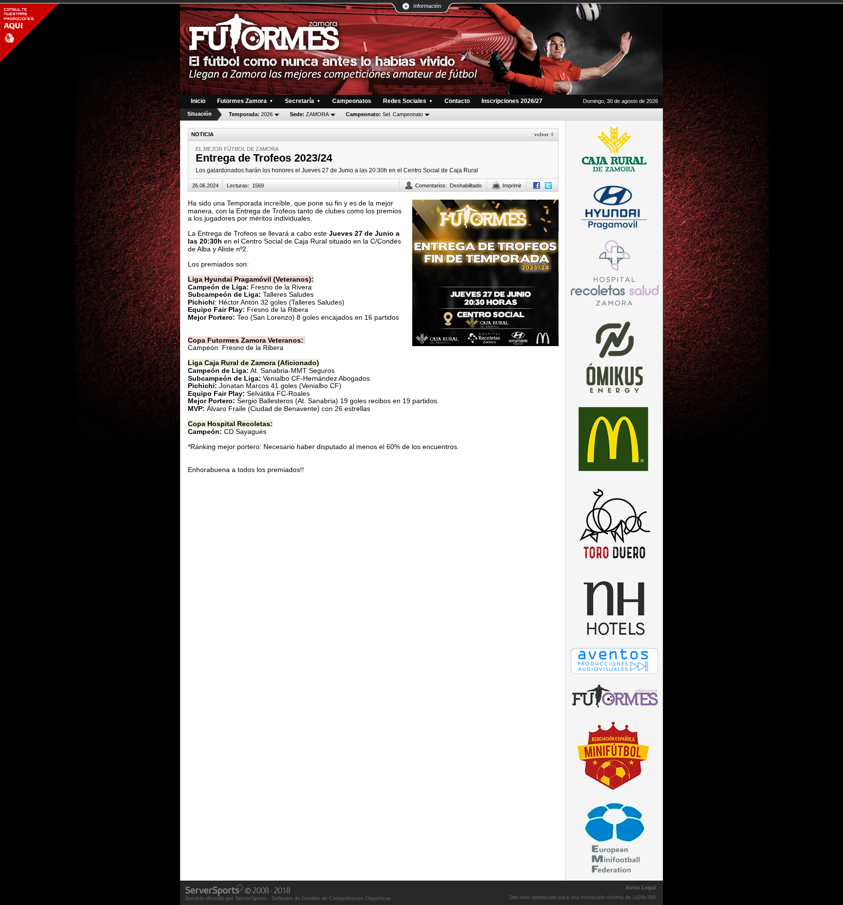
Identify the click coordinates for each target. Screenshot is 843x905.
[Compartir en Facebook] (537, 185)
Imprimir (512, 185)
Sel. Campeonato (384, 114)
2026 (251, 114)
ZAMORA (309, 114)
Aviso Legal (640, 887)
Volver (541, 134)
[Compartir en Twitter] (548, 185)
